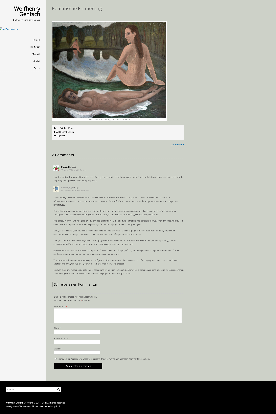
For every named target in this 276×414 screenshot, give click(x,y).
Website (58, 348)
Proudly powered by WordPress (18, 406)
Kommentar (60, 306)
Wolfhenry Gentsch (27, 11)
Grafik (36, 61)
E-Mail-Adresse (62, 338)
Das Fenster (176, 144)
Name (58, 328)
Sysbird (56, 406)
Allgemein (60, 135)
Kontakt (36, 39)
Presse (37, 68)
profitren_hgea (67, 187)
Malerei (35, 54)
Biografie (34, 46)
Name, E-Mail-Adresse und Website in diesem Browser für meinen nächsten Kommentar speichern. (103, 359)
